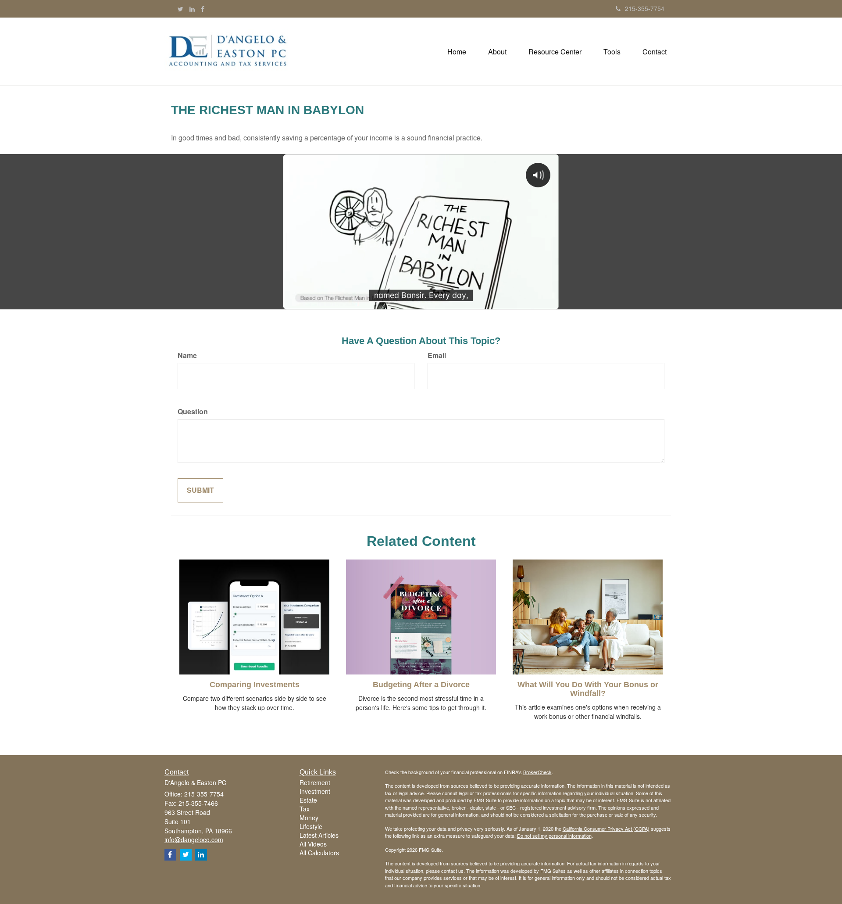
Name (187, 355)
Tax (305, 808)
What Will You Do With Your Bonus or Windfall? (587, 689)
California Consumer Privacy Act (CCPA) (606, 828)
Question (193, 411)
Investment (315, 791)
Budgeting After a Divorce (421, 684)
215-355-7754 (644, 8)
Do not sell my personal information (554, 835)
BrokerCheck (537, 771)
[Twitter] (180, 8)
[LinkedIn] (192, 8)
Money (309, 817)
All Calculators (319, 852)
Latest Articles (319, 835)
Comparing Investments (255, 684)
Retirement (315, 782)
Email (437, 355)
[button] (497, 51)
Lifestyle (311, 826)
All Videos (313, 843)
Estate (308, 800)
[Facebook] (202, 8)
